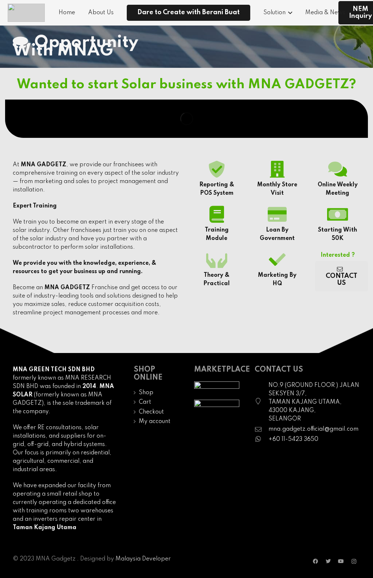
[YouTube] (341, 561)
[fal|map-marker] (261, 402)
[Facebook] (315, 561)
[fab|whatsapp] (261, 439)
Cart (145, 402)
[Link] (26, 13)
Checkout (151, 412)
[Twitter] (328, 561)
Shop (146, 393)
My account (154, 421)
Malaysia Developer (143, 559)
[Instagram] (354, 561)
